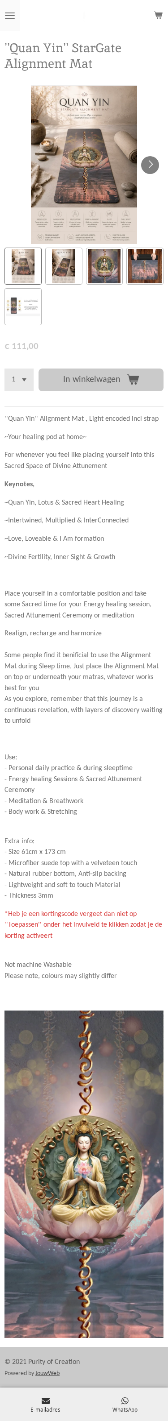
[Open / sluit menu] (10, 15)
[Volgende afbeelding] (150, 165)
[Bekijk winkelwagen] (158, 15)
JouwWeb (47, 1373)
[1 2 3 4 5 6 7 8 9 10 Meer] (19, 380)
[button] (23, 266)
